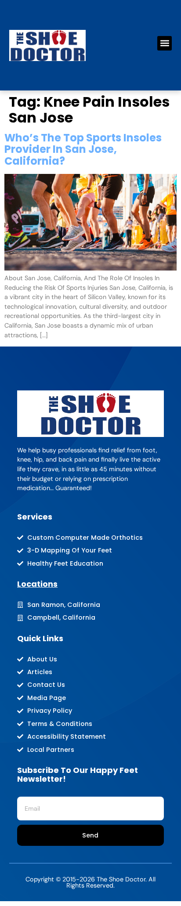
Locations (37, 583)
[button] (164, 43)
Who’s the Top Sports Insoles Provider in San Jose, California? (83, 149)
